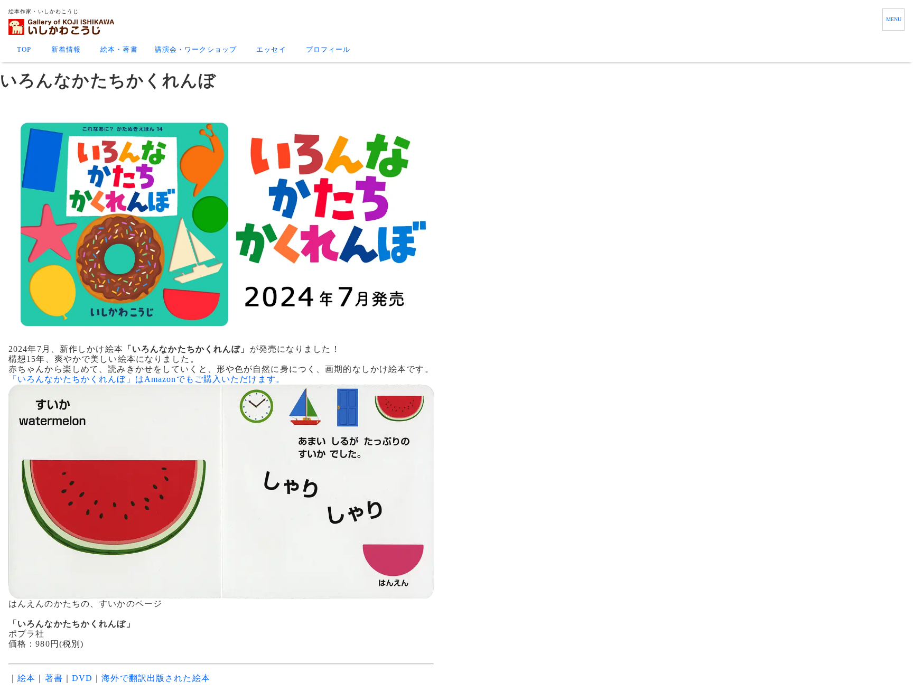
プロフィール (328, 49)
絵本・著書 (119, 49)
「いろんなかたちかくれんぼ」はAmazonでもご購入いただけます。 (146, 379)
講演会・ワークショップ (196, 49)
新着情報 (66, 49)
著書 (54, 678)
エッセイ (271, 49)
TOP (24, 49)
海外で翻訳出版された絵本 (155, 678)
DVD (82, 678)
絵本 (26, 678)
